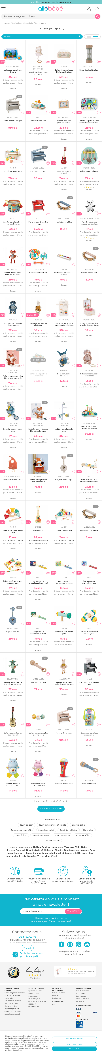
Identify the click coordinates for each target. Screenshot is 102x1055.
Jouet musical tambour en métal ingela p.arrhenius (12, 224)
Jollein (37, 853)
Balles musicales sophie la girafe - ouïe (38, 734)
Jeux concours (81, 996)
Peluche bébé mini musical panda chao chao (89, 224)
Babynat (20, 850)
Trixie (40, 856)
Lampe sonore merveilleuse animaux (64, 582)
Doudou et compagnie (76, 850)
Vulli (77, 847)
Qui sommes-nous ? (35, 991)
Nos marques (32, 996)
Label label (55, 853)
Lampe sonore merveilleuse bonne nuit (38, 582)
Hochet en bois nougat (89, 530)
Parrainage (80, 1001)
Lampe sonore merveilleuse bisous (38, 633)
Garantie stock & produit (13, 1011)
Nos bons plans (33, 993)
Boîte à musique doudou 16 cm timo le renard (38, 430)
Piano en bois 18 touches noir (89, 683)
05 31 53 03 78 (86, 883)
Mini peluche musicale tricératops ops (13, 324)
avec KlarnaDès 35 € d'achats (39, 881)
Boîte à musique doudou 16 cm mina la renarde (13, 377)
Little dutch (81, 853)
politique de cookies (13, 1050)
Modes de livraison (11, 1006)
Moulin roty (20, 856)
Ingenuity (19, 853)
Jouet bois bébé (46, 830)
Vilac (47, 856)
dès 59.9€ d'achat (15, 880)
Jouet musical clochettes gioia (13, 531)
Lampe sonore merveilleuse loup (89, 582)
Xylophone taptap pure (13, 171)
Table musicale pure (38, 121)
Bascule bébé (78, 825)
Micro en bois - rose (38, 682)
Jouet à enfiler (83, 835)
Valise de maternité (82, 999)
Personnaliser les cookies (13, 1001)
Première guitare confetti (64, 172)
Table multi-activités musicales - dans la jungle (89, 429)
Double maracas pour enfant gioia (89, 633)
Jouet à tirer (21, 835)
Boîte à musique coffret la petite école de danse (89, 324)
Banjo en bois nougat (63, 480)
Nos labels (55, 995)
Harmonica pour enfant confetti (63, 273)
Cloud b (58, 850)
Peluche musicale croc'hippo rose (38, 784)
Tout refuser (74, 1044)
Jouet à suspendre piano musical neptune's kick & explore (89, 123)
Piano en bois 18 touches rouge (38, 223)
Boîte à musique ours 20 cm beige (38, 73)
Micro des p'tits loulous (64, 784)
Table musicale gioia (64, 530)
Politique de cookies (11, 1003)
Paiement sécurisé (83, 1005)
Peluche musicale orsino (13, 480)
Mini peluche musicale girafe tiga (38, 324)
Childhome (47, 850)
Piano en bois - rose (64, 733)
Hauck (9, 853)
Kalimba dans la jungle (89, 171)
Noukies (32, 856)
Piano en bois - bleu (38, 171)
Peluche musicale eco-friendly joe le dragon (13, 683)
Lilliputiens (68, 853)
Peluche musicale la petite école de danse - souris (64, 684)
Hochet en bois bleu (64, 222)
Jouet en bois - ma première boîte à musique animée (63, 123)
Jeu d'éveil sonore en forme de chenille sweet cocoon (89, 482)
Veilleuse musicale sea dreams (13, 71)
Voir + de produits (51, 808)
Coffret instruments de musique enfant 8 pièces (63, 324)
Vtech (54, 856)
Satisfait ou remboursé (12, 1014)
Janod (29, 853)
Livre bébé (88, 830)
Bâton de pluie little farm (89, 70)
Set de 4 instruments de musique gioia (12, 582)
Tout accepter (74, 1049)
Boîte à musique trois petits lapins (38, 375)
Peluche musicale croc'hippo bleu (13, 784)
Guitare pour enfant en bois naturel (13, 734)
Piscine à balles (52, 840)
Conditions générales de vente (15, 993)
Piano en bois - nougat (13, 121)
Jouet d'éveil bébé (68, 830)
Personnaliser (74, 1038)
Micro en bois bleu (89, 784)
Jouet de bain (26, 825)
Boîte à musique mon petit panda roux (38, 481)
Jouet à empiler (62, 835)
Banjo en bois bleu (12, 632)
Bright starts (33, 850)
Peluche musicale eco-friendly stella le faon (13, 273)
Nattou (37, 847)
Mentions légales (34, 999)
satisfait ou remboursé (62, 880)
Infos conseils (80, 993)
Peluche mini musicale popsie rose (89, 375)
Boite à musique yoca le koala (12, 430)
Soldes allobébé (33, 1007)
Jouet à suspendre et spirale (52, 825)
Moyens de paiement (12, 1009)
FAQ (53, 1004)
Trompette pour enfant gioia (63, 633)
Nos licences (56, 998)
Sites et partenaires (58, 993)
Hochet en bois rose (89, 273)
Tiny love (69, 847)
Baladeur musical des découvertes (89, 734)
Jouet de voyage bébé (22, 830)
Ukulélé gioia (38, 530)
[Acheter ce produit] (22, 61)
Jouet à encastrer (41, 835)
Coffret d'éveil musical (38, 273)
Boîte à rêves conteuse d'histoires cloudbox (64, 71)
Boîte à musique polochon (63, 375)
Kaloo (45, 853)
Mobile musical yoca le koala (64, 430)
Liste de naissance (82, 991)
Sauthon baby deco (52, 847)
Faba (92, 850)
